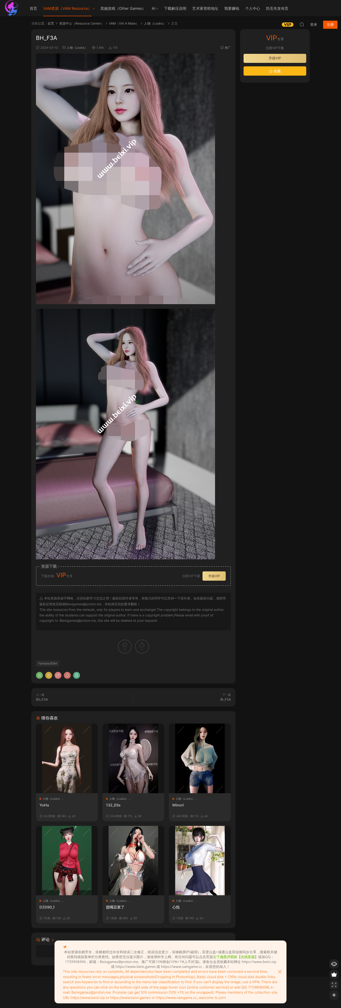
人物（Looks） (77, 47)
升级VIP (214, 576)
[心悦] (200, 860)
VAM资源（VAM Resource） (67, 8)
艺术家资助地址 (205, 8)
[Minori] (200, 758)
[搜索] (301, 24)
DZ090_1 (47, 907)
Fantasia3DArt (47, 663)
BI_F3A (225, 699)
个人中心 (252, 8)
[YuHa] (67, 758)
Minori (178, 805)
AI (153, 8)
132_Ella (113, 805)
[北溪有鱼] (11, 8)
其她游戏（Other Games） (123, 8)
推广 (228, 47)
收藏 (277, 71)
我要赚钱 (231, 8)
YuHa (44, 805)
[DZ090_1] (67, 860)
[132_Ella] (133, 758)
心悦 (176, 907)
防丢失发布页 (277, 8)
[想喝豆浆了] (133, 860)
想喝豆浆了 (115, 907)
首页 (33, 8)
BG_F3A (42, 699)
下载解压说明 (175, 8)
